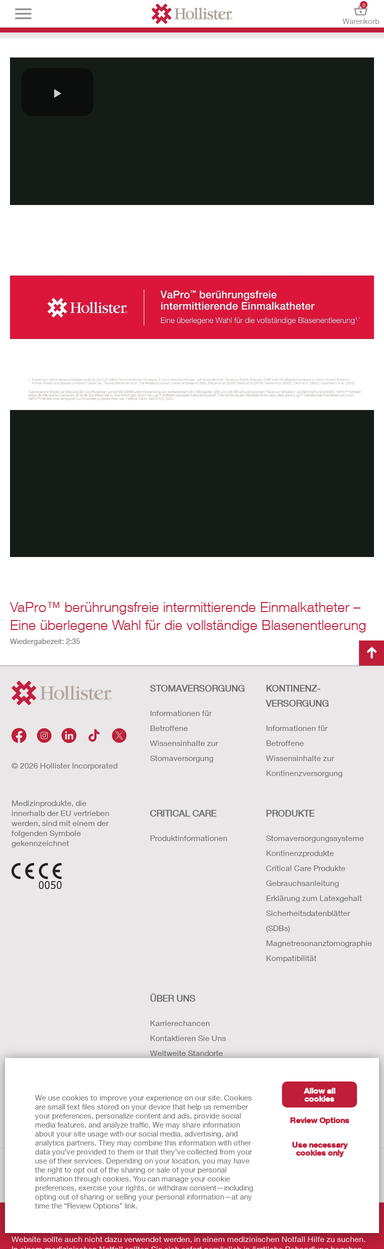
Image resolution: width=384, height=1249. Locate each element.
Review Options (320, 1119)
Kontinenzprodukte (300, 853)
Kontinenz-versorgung (297, 695)
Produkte (290, 813)
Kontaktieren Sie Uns (188, 1037)
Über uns (173, 998)
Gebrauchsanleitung (302, 883)
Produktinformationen (189, 837)
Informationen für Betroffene (181, 720)
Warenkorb (361, 13)
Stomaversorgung (197, 688)
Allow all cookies (320, 1094)
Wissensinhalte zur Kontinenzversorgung (304, 765)
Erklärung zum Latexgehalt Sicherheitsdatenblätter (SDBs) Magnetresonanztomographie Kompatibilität (314, 927)
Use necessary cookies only (320, 1148)
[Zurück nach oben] (371, 653)
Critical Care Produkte (306, 867)
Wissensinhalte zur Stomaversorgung (184, 750)
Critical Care (183, 813)
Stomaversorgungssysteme (314, 837)
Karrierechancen (180, 1023)
